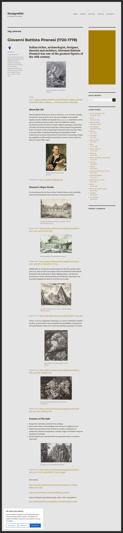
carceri (9, 57)
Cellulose (92, 166)
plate (20, 70)
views (13, 74)
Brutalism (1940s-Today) (97, 180)
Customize (11, 525)
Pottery (92, 184)
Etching (9, 64)
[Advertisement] (102, 57)
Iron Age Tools (94, 197)
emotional (10, 62)
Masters (83, 14)
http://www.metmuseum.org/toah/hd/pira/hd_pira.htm (49, 492)
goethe (15, 66)
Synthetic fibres (94, 140)
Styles (75, 14)
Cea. (56, 264)
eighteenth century (13, 61)
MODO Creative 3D (95, 149)
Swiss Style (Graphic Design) (98, 188)
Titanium (92, 162)
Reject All (23, 525)
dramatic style (19, 59)
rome (9, 72)
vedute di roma (15, 72)
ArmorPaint (93, 135)
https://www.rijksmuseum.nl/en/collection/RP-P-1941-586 (61, 316)
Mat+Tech (91, 14)
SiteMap (101, 14)
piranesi (16, 70)
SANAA (92, 118)
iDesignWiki (15, 13)
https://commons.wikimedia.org (51, 180)
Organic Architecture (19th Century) (100, 158)
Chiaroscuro (15, 57)
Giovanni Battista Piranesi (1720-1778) (42, 40)
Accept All (35, 525)
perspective (64, 120)
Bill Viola (92, 131)
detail (12, 59)
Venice (9, 74)
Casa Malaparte (94, 127)
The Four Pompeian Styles (97, 113)
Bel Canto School (95, 122)
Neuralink (93, 193)
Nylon (91, 144)
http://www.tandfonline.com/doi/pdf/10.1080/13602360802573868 (53, 501)
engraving (17, 62)
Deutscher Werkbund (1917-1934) (100, 171)
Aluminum (93, 153)
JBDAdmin (10, 52)
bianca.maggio (60, 472)
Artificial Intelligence (96, 175)
